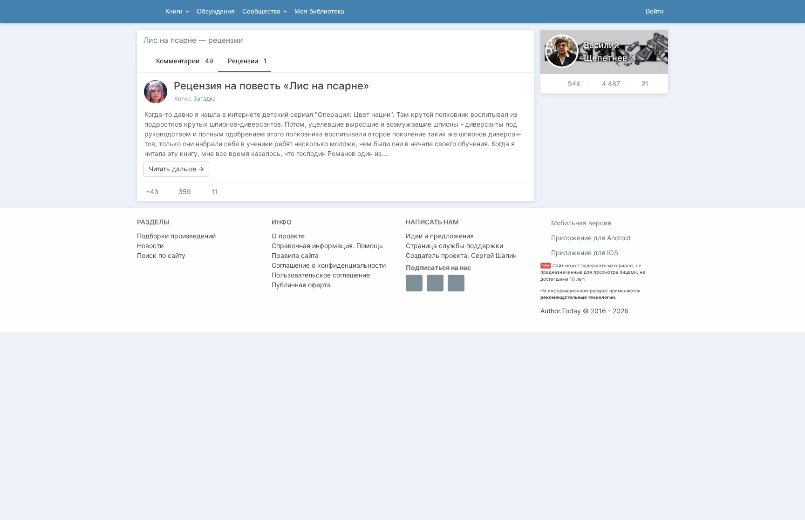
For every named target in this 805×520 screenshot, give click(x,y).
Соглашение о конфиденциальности (329, 265)
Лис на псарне (169, 40)
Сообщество (262, 11)
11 (214, 192)
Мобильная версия (580, 223)
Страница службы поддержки (454, 246)
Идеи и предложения (440, 236)
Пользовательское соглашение (321, 275)
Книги (174, 11)
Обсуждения (216, 11)
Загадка (204, 98)
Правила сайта (295, 255)
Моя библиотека (319, 11)
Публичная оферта (301, 285)
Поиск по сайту (161, 255)
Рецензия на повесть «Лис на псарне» (271, 86)
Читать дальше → (176, 169)
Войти (655, 11)
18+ (546, 265)
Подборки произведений (176, 236)
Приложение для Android (590, 238)
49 (184, 61)
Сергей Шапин (494, 255)
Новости (150, 246)
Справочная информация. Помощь (327, 246)
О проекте (288, 236)
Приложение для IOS (583, 253)
